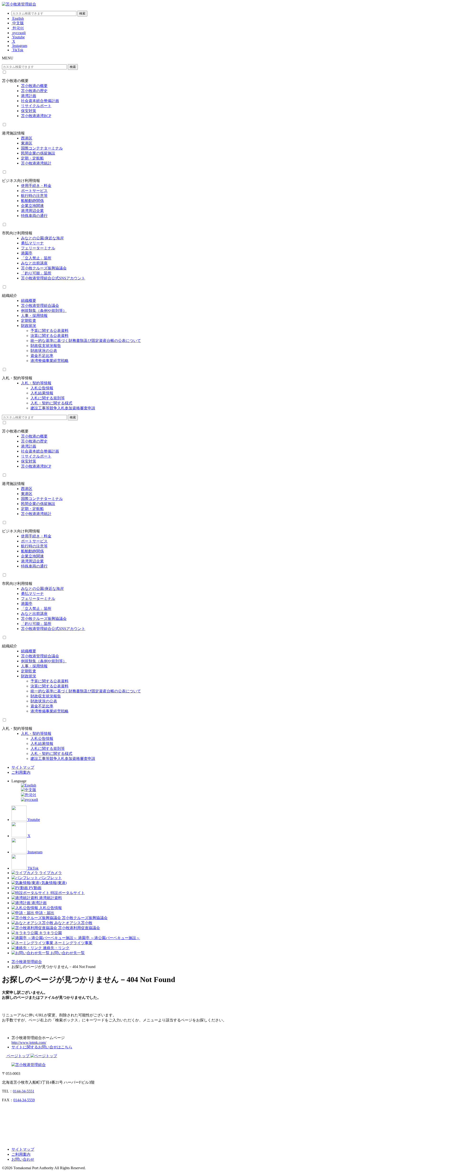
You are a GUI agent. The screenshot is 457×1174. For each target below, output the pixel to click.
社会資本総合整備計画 (40, 101)
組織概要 (28, 301)
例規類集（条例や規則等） (44, 311)
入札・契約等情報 (17, 378)
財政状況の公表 (43, 351)
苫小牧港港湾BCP (36, 116)
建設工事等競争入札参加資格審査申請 (62, 408)
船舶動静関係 (32, 201)
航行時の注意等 (34, 196)
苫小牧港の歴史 (34, 91)
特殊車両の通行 (34, 216)
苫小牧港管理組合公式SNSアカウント (53, 278)
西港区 (26, 138)
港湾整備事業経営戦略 (49, 361)
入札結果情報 (41, 393)
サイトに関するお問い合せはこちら (41, 1047)
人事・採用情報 (34, 316)
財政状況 (28, 326)
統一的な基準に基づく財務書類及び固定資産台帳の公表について (85, 341)
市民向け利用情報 (17, 233)
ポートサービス (34, 191)
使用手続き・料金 (36, 186)
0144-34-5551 (23, 1091)
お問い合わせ (22, 1159)
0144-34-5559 (24, 1100)
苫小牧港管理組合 (26, 962)
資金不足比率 (41, 356)
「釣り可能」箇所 (36, 273)
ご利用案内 (20, 772)
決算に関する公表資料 (49, 336)
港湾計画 (28, 96)
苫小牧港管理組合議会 (40, 306)
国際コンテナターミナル (42, 148)
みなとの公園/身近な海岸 (42, 238)
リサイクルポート (36, 106)
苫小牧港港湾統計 (36, 163)
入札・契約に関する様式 (51, 403)
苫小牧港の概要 (15, 81)
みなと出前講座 (34, 263)
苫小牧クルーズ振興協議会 (44, 268)
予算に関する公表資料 (49, 331)
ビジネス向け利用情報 (21, 181)
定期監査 (28, 321)
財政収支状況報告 (45, 346)
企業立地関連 (32, 206)
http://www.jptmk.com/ (28, 1042)
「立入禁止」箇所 (36, 258)
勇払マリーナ (32, 243)
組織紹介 (9, 296)
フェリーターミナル (38, 248)
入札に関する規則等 (47, 398)
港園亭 (26, 253)
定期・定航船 (32, 158)
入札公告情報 (41, 388)
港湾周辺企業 (32, 211)
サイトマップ (22, 767)
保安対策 (28, 111)
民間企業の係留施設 (38, 153)
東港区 (26, 143)
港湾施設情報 (13, 133)
